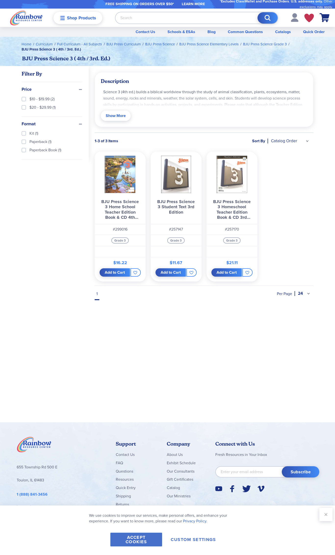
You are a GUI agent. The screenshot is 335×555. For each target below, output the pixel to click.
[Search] (268, 18)
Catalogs (283, 32)
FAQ (119, 463)
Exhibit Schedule (181, 463)
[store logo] (26, 18)
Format (29, 124)
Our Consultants (180, 471)
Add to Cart (115, 272)
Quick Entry (126, 487)
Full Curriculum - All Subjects (79, 44)
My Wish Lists (309, 18)
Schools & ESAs (181, 32)
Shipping (123, 496)
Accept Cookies (136, 539)
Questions (124, 471)
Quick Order (314, 32)
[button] (294, 17)
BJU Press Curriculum (123, 44)
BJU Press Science (160, 44)
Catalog (173, 487)
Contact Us (145, 32)
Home (26, 44)
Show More (116, 115)
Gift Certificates (180, 479)
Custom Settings (193, 539)
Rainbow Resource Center (34, 446)
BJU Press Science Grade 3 (265, 44)
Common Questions (245, 32)
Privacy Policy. (195, 521)
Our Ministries (179, 496)
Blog (211, 32)
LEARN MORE (193, 4)
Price (27, 89)
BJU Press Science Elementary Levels (209, 44)
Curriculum (44, 44)
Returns (122, 504)
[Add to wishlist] (135, 272)
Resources (125, 479)
